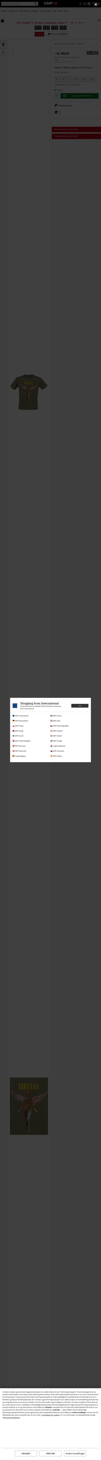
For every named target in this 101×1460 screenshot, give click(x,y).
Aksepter (26, 1453)
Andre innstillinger (75, 1453)
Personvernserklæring (11, 1417)
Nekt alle (50, 1453)
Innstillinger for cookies (50, 1415)
